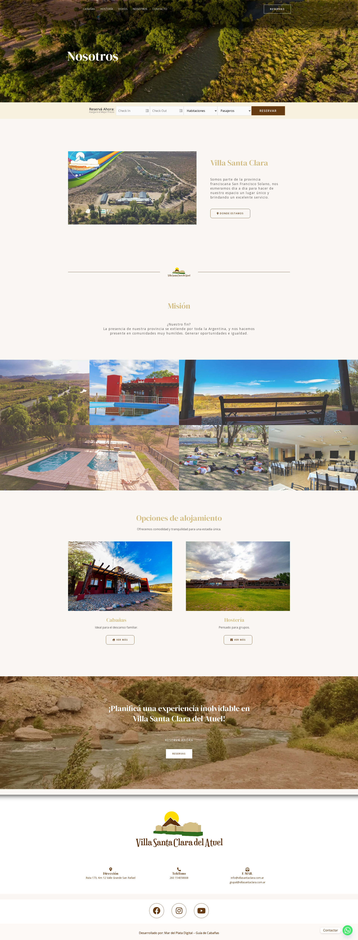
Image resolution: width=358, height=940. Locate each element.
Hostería (106, 9)
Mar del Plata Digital (178, 933)
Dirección (110, 873)
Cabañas (89, 9)
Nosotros (140, 9)
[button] (277, 9)
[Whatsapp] (348, 930)
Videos (123, 9)
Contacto (160, 9)
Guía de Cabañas (207, 933)
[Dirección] (110, 869)
